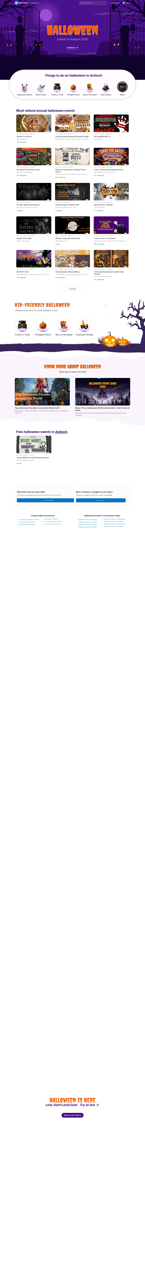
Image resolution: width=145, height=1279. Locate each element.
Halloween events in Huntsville (113, 521)
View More (72, 289)
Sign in (127, 3)
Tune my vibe (48, 500)
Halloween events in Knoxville (87, 524)
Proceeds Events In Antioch (53, 521)
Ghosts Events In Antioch (27, 522)
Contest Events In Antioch (53, 524)
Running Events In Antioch (27, 524)
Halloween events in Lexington (87, 527)
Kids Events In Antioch (51, 519)
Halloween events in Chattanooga (114, 519)
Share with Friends (72, 1115)
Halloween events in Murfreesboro (114, 524)
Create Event (115, 3)
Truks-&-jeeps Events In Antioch (29, 519)
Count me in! (101, 500)
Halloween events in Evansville (113, 526)
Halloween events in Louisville (87, 522)
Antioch (35, 3)
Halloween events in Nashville (87, 519)
